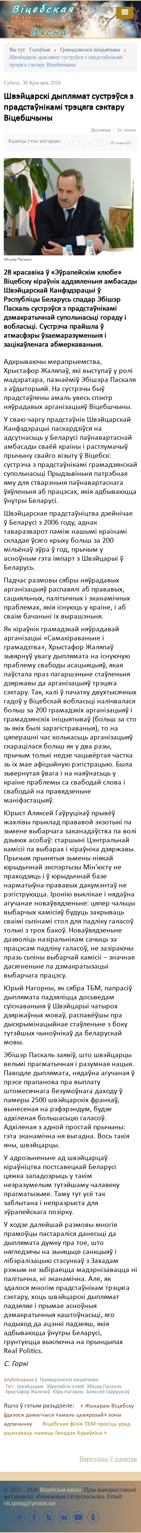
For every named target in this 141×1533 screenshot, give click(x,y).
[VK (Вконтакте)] (63, 1517)
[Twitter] (48, 1517)
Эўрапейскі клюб (65, 1387)
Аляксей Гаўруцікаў (107, 1392)
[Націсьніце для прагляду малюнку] (68, 207)
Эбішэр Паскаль (104, 1387)
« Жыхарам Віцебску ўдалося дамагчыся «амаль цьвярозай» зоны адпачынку (69, 1415)
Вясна (49, 31)
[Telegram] (19, 1517)
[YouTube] (78, 1517)
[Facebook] (34, 1517)
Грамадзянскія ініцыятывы (69, 1380)
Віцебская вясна (60, 1489)
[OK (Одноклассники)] (92, 1517)
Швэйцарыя (30, 1387)
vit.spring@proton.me (30, 1503)
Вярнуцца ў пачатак (108, 1458)
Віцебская (42, 8)
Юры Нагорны (68, 1392)
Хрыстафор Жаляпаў (27, 1392)
